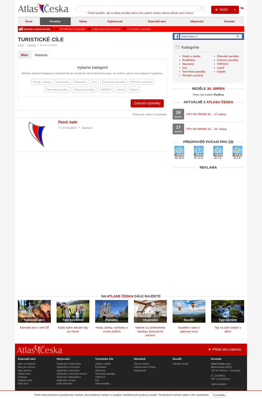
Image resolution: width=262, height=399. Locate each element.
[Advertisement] (208, 198)
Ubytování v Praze (66, 380)
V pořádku (219, 395)
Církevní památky (227, 60)
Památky (55, 21)
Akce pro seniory (26, 367)
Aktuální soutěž (181, 363)
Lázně (220, 67)
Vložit (223, 10)
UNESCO (222, 63)
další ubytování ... (66, 383)
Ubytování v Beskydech (69, 377)
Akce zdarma (24, 370)
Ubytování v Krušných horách (72, 373)
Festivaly (22, 377)
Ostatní (221, 71)
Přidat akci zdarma (226, 349)
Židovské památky (228, 56)
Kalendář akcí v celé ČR (34, 327)
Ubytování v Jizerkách (68, 370)
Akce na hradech (26, 363)
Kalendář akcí (157, 21)
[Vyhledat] (201, 9)
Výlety (83, 21)
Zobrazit (147, 103)
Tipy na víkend (141, 363)
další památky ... (103, 383)
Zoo (184, 67)
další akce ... (24, 383)
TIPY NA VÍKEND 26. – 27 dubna (206, 114)
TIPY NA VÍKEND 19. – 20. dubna (206, 129)
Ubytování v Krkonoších (69, 363)
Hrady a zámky (191, 56)
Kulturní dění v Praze (145, 367)
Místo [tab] (24, 54)
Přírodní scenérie (192, 75)
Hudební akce (25, 380)
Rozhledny (188, 60)
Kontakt (229, 21)
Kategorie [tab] (41, 54)
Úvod (28, 21)
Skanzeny (188, 63)
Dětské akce (24, 373)
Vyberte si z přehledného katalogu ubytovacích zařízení (150, 331)
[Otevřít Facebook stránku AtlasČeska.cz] (208, 36)
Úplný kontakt (218, 384)
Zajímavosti (115, 21)
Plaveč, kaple (67, 122)
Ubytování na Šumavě (68, 367)
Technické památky (193, 71)
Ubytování (197, 21)
